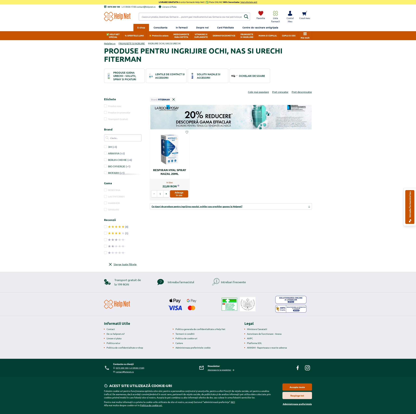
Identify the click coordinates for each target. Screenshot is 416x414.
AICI (233, 402)
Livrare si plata (114, 338)
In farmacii (182, 27)
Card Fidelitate (225, 27)
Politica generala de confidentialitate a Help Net (200, 329)
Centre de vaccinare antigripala (260, 27)
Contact (111, 329)
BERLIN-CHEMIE (117, 159)
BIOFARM (113, 172)
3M (110, 146)
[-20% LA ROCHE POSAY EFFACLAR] (231, 117)
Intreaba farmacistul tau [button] (409, 204)
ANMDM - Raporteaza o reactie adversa (267, 347)
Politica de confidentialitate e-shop (125, 347)
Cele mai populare (258, 91)
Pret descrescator (302, 91)
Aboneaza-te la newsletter (219, 370)
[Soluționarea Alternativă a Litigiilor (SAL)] (290, 309)
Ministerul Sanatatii (257, 329)
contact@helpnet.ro (125, 371)
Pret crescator (280, 91)
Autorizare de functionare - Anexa (264, 333)
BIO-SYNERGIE (116, 166)
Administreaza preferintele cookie (193, 347)
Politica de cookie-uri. (151, 405)
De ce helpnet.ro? (116, 333)
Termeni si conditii (185, 333)
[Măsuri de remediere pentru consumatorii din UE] (290, 300)
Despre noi (202, 27)
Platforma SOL (254, 343)
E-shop (141, 27)
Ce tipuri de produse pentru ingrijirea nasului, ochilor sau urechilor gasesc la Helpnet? (197, 206)
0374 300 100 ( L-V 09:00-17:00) (130, 368)
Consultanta (160, 27)
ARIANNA (114, 153)
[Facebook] (297, 367)
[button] (290, 16)
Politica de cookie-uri (186, 338)
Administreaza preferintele (297, 403)
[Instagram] (307, 367)
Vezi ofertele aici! (248, 2)
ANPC (250, 338)
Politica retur (113, 343)
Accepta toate (297, 387)
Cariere (179, 343)
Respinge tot (297, 395)
